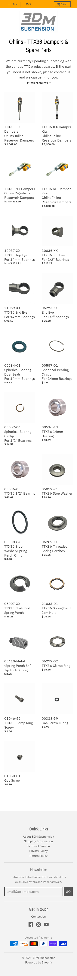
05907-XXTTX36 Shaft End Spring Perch (17, 608)
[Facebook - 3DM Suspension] (30, 924)
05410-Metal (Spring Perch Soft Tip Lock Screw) (18, 665)
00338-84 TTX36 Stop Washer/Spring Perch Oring (15, 548)
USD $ (27, 4)
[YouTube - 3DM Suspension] (46, 924)
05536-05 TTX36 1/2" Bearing (19, 491)
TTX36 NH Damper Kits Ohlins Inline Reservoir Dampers (56, 195)
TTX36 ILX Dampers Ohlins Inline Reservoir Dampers (19, 133)
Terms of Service (38, 846)
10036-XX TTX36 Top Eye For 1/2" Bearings (55, 255)
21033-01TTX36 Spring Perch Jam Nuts (57, 608)
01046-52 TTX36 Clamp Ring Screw (18, 722)
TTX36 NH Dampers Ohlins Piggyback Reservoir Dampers (19, 193)
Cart (64, 4)
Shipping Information (38, 841)
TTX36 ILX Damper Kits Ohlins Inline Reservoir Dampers (56, 133)
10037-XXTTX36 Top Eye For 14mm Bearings (19, 255)
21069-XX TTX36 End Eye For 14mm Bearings (19, 312)
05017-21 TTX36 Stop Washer (57, 491)
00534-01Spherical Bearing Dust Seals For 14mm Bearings (19, 372)
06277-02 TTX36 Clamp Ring (56, 663)
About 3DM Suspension (38, 837)
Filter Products (37, 83)
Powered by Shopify (38, 962)
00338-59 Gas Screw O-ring (55, 720)
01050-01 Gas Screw (12, 778)
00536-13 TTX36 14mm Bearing (52, 431)
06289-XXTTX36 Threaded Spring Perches (55, 546)
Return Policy (38, 856)
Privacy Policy (38, 851)
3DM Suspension (44, 958)
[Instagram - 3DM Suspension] (38, 924)
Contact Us (38, 917)
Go (68, 891)
